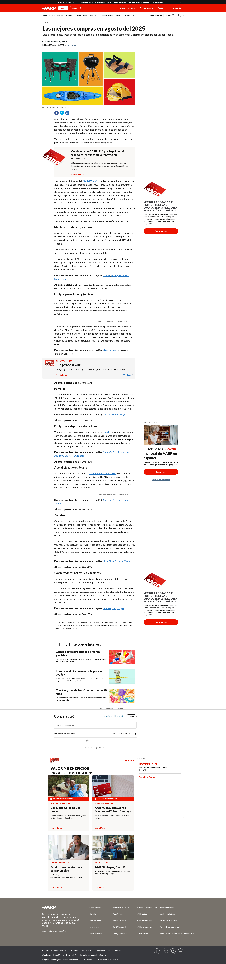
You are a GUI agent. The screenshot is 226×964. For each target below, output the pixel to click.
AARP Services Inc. (120, 927)
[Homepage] (49, 8)
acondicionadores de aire (102, 473)
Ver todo (127, 375)
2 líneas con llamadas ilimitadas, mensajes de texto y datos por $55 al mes (68, 816)
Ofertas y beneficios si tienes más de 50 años (81, 692)
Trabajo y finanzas (104, 804)
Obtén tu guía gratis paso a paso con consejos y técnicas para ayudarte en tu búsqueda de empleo (66, 876)
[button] (179, 15)
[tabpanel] (167, 15)
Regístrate (162, 8)
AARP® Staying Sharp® (110, 867)
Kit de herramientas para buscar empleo (66, 868)
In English (72, 45)
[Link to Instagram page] (173, 951)
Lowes (112, 350)
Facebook (57, 114)
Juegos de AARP (68, 365)
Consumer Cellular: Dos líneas (65, 809)
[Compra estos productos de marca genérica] (122, 657)
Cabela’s (107, 452)
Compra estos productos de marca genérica (78, 653)
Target (120, 608)
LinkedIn (68, 114)
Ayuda (122, 8)
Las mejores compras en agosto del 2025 (93, 28)
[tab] (64, 734)
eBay (105, 350)
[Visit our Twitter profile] (165, 951)
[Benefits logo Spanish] (49, 365)
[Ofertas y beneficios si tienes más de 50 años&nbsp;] (122, 696)
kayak (106, 432)
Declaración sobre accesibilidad (108, 951)
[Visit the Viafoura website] (100, 748)
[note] (88, 107)
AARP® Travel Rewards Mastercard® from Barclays (113, 809)
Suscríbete (161, 472)
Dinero (46, 22)
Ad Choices (87, 959)
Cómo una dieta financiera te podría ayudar (79, 672)
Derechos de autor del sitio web (93, 955)
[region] (95, 733)
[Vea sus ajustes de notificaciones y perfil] (135, 734)
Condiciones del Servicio (81, 951)
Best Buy (117, 500)
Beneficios (131, 8)
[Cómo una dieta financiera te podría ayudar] (122, 676)
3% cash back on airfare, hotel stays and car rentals (112, 816)
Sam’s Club (60, 278)
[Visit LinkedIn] (181, 951)
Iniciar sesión (108, 716)
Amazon (107, 500)
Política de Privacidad (161, 479)
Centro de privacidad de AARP (54, 951)
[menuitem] (44, 16)
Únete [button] (63, 8)
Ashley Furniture (120, 275)
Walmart (128, 561)
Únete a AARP (77, 174)
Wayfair (124, 414)
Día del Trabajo (90, 181)
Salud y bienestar (103, 863)
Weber (115, 414)
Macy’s (106, 275)
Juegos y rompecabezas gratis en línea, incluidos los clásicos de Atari (92, 369)
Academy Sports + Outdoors (69, 455)
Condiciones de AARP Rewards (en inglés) (59, 955)
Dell (114, 608)
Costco (107, 414)
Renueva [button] (75, 8)
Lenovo (107, 608)
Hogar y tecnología (60, 804)
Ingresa (175, 8)
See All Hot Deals (146, 777)
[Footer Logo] (61, 907)
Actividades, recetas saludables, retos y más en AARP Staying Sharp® (112, 872)
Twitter (63, 114)
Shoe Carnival (116, 561)
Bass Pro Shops (121, 452)
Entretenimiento (64, 361)
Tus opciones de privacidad (107, 959)
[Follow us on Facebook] (157, 951)
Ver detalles (61, 375)
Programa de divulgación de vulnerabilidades (60, 959)
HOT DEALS (146, 764)
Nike (105, 561)
